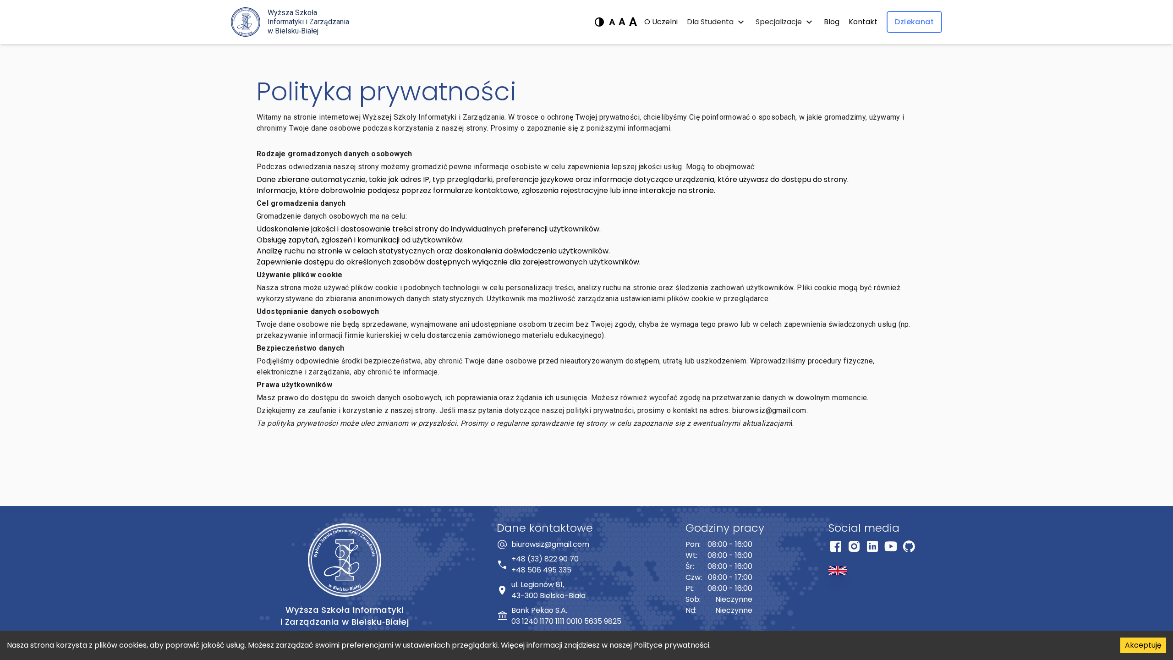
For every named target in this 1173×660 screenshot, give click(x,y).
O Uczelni (661, 21)
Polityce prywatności (671, 645)
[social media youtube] (890, 548)
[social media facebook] (835, 548)
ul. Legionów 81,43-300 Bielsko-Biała (548, 590)
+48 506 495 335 (541, 570)
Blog (831, 21)
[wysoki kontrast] (599, 22)
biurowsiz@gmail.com (550, 544)
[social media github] (909, 548)
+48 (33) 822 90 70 (545, 559)
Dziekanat (914, 21)
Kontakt (863, 21)
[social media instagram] (854, 548)
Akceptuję (1143, 645)
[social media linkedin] (872, 548)
